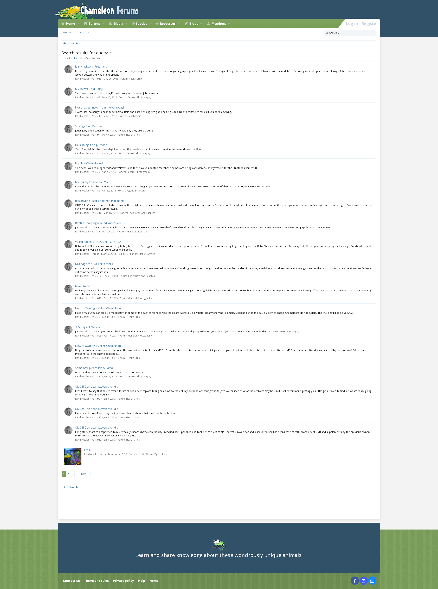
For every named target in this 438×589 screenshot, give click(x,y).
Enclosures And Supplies (141, 212)
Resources (168, 23)
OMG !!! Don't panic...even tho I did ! (97, 386)
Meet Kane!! (82, 286)
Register (84, 32)
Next (83, 474)
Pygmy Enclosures (136, 190)
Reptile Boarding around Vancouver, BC (100, 223)
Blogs (193, 23)
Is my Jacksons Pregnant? (91, 66)
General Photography (139, 97)
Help (141, 581)
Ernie (87, 450)
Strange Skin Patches (88, 126)
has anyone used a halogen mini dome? (100, 201)
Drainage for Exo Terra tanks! (94, 264)
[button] (78, 23)
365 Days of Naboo (87, 327)
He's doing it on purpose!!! (91, 145)
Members (218, 23)
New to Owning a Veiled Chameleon (98, 308)
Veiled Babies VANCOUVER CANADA (98, 242)
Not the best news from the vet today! (99, 107)
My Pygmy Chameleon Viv (91, 182)
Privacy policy (123, 581)
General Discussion (137, 231)
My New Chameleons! (89, 163)
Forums (94, 23)
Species (141, 23)
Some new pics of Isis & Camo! (94, 368)
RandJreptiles (76, 58)
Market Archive (147, 253)
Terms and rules (96, 581)
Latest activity (70, 32)
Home (70, 23)
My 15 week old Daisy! (89, 89)
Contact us (71, 581)
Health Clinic (135, 78)
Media (118, 23)
